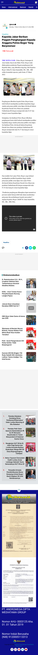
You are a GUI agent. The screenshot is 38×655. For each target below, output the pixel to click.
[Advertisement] (19, 389)
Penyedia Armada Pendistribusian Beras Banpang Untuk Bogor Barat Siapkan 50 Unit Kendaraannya (15, 474)
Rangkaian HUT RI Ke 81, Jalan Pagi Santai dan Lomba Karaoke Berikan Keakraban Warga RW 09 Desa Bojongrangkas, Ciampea (15, 448)
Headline (5, 34)
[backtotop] (19, 490)
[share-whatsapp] (34, 247)
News (4, 7)
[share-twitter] (30, 247)
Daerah (31, 7)
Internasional (12, 7)
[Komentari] (3, 247)
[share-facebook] (26, 247)
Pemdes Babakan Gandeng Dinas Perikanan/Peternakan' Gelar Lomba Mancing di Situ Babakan (15, 420)
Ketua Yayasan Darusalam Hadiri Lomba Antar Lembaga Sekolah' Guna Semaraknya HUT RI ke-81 (15, 461)
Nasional (23, 7)
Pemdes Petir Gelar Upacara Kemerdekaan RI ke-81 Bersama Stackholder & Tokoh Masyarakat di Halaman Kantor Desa (15, 434)
